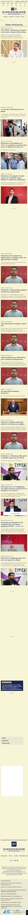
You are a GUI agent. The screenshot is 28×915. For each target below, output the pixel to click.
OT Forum (22, 1)
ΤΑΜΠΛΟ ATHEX (5, 743)
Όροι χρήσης (4, 855)
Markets (6, 16)
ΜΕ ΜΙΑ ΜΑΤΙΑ (5, 740)
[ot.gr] (14, 11)
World (22, 16)
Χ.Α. (1, 20)
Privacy (10, 855)
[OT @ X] (13, 860)
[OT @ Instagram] (15, 860)
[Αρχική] (14, 844)
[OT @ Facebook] (10, 860)
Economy (17, 16)
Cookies (16, 855)
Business (11, 16)
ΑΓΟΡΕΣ (4, 738)
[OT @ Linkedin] (17, 860)
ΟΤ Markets (17, 1)
